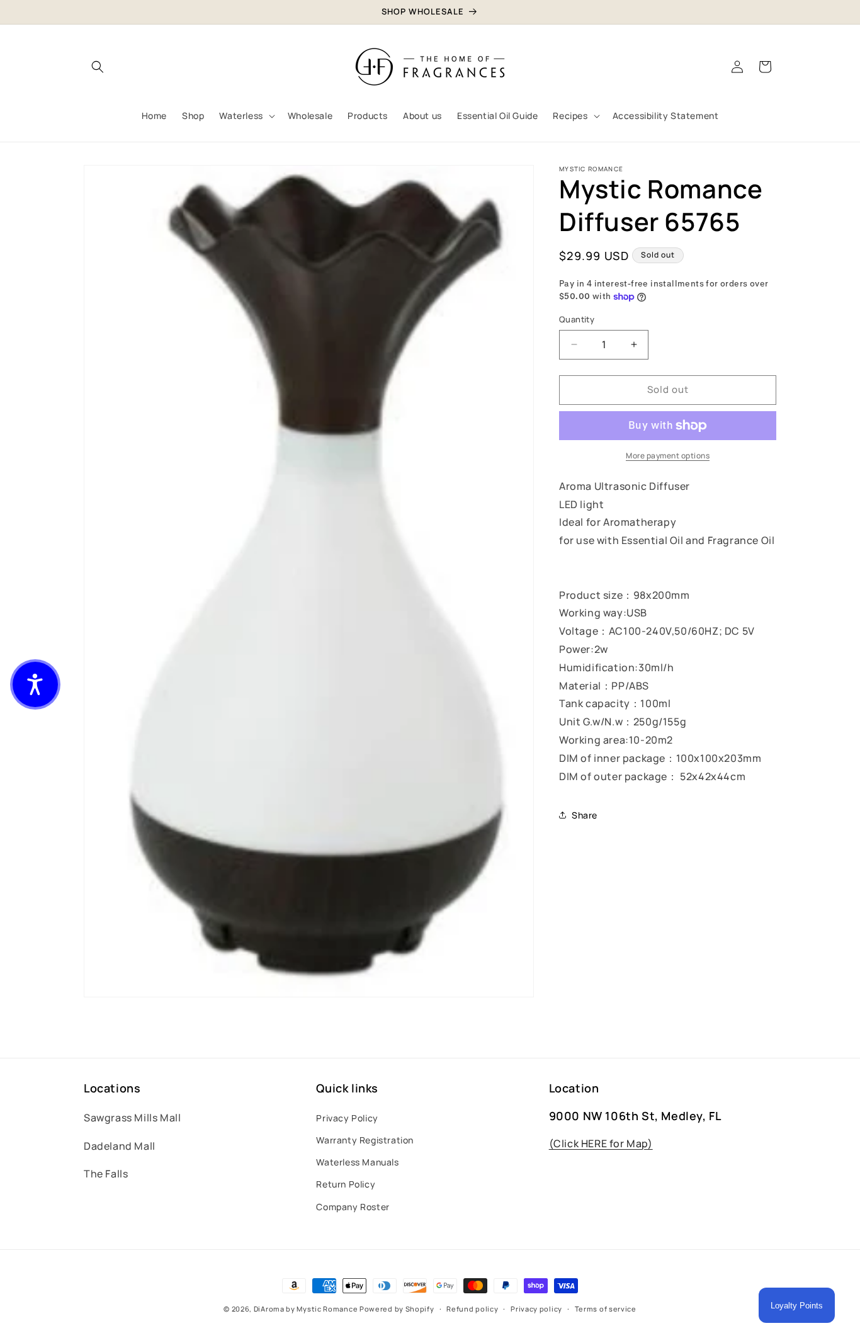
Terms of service (606, 1308)
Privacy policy (536, 1308)
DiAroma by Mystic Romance (306, 1308)
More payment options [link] (668, 455)
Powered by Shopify (396, 1308)
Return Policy (345, 1184)
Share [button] (584, 815)
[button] (97, 67)
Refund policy (472, 1308)
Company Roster (352, 1206)
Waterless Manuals (357, 1162)
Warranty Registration (365, 1140)
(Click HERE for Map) (601, 1143)
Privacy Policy (347, 1118)
